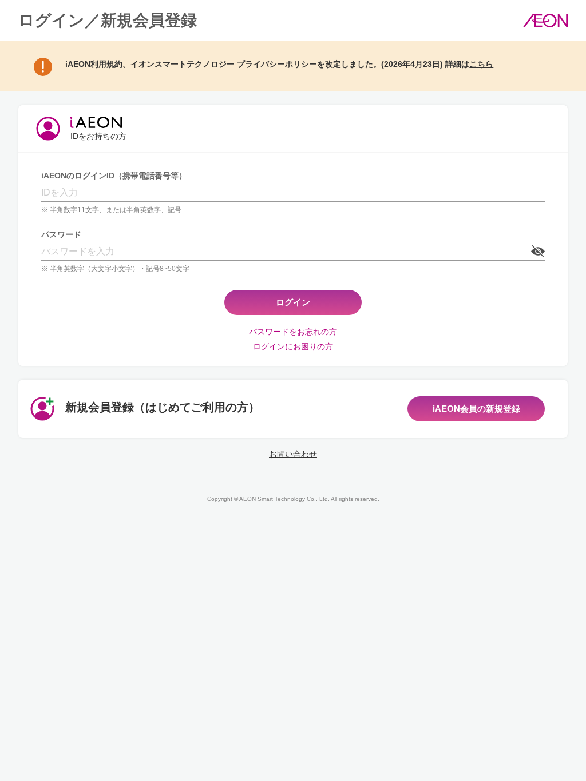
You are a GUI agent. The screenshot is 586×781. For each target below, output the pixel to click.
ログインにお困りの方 (293, 346)
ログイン (293, 302)
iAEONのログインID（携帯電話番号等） (114, 175)
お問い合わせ (293, 454)
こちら (481, 64)
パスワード (61, 234)
